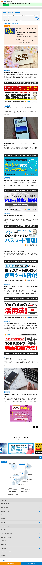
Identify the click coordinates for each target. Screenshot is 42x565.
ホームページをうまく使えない (9, 17)
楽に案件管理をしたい (15, 18)
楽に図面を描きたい (6, 18)
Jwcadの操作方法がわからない (9, 15)
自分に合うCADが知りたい (21, 20)
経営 (14, 20)
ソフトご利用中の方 (31, 563)
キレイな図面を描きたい (19, 15)
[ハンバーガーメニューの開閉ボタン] (40, 1)
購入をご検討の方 (10, 563)
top (40, 457)
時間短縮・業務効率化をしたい (29, 17)
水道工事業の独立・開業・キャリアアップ (28, 18)
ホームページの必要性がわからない (31, 15)
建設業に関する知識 (19, 17)
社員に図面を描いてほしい (8, 20)
